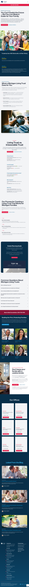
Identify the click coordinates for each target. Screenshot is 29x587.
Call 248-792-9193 (4, 24)
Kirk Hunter (3, 57)
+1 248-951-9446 (19, 415)
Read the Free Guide (14, 257)
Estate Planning (20, 548)
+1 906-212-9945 (9, 568)
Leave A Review (6, 417)
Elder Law (19, 551)
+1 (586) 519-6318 (19, 448)
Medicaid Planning (21, 549)
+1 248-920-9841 (5, 448)
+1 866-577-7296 (5, 415)
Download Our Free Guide (18, 151)
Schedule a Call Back (13, 24)
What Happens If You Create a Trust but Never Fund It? (11, 530)
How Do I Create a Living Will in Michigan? (9, 481)
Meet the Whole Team (5, 324)
